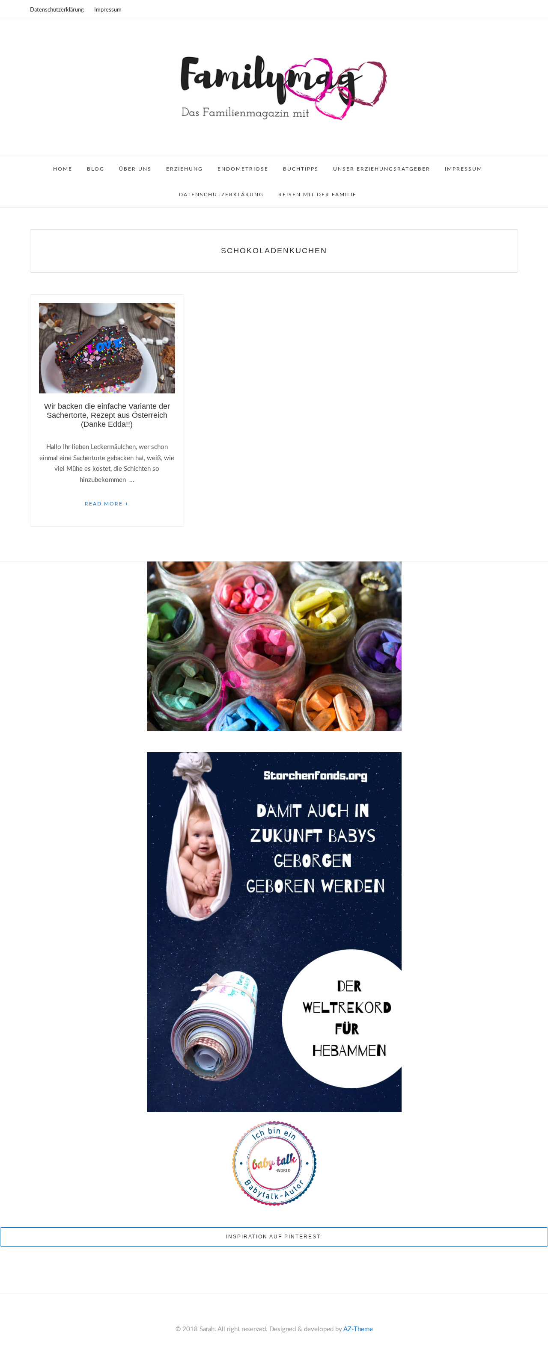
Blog (95, 168)
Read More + (107, 503)
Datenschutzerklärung (57, 10)
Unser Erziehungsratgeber (381, 168)
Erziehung (184, 168)
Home (62, 168)
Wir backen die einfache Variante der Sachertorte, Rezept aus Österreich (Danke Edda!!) (107, 415)
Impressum (108, 10)
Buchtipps (301, 168)
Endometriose (242, 168)
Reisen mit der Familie (317, 194)
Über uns (135, 168)
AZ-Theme (358, 1329)
